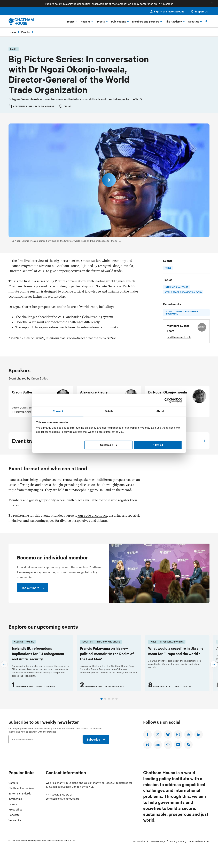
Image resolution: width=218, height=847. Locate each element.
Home (12, 32)
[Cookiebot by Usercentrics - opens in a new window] (167, 400)
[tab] (101, 699)
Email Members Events (179, 337)
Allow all (158, 444)
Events (25, 32)
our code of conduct (92, 515)
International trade (176, 286)
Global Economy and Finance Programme (181, 312)
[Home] (21, 21)
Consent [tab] (58, 411)
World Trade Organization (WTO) (183, 292)
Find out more (30, 588)
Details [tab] (109, 411)
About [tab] (160, 411)
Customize (106, 444)
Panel (168, 267)
